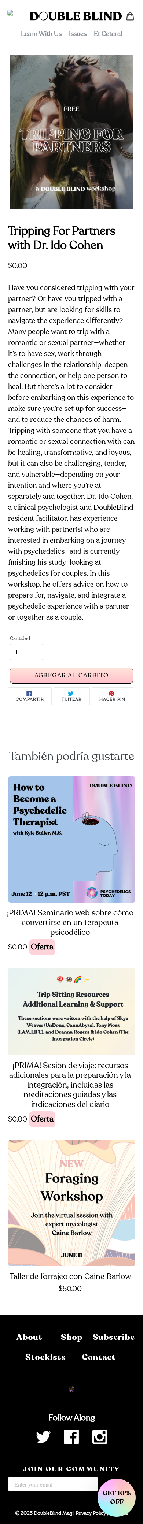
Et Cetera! (108, 34)
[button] (117, 1498)
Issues (78, 34)
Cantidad (20, 638)
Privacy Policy (91, 1513)
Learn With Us (41, 34)
